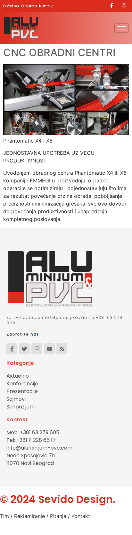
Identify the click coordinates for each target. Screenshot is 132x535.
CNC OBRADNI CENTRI (59, 52)
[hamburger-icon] (121, 28)
